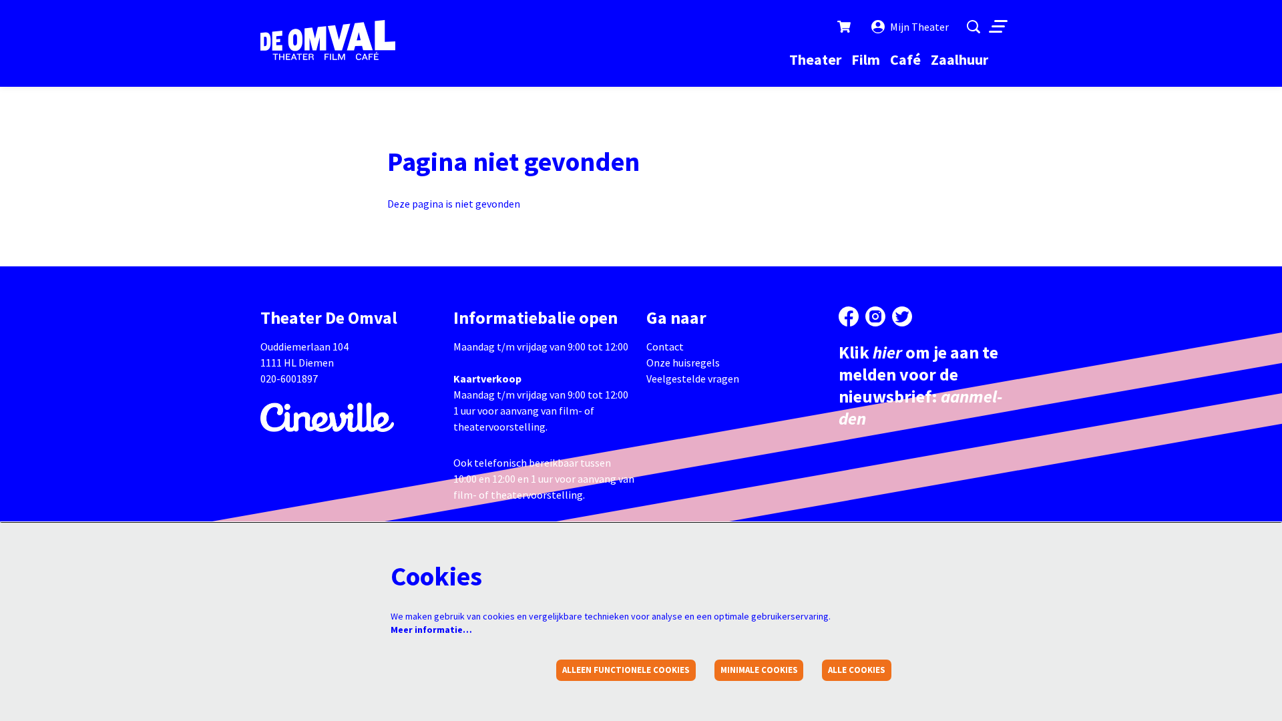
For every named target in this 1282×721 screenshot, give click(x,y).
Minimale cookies (759, 670)
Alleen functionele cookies (626, 670)
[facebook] (849, 316)
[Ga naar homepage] (327, 40)
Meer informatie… (431, 630)
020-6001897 (289, 378)
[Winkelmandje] (845, 27)
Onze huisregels (683, 362)
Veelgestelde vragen (692, 378)
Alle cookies (856, 670)
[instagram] (875, 316)
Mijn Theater (919, 26)
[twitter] (902, 316)
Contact (665, 346)
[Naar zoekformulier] (974, 27)
